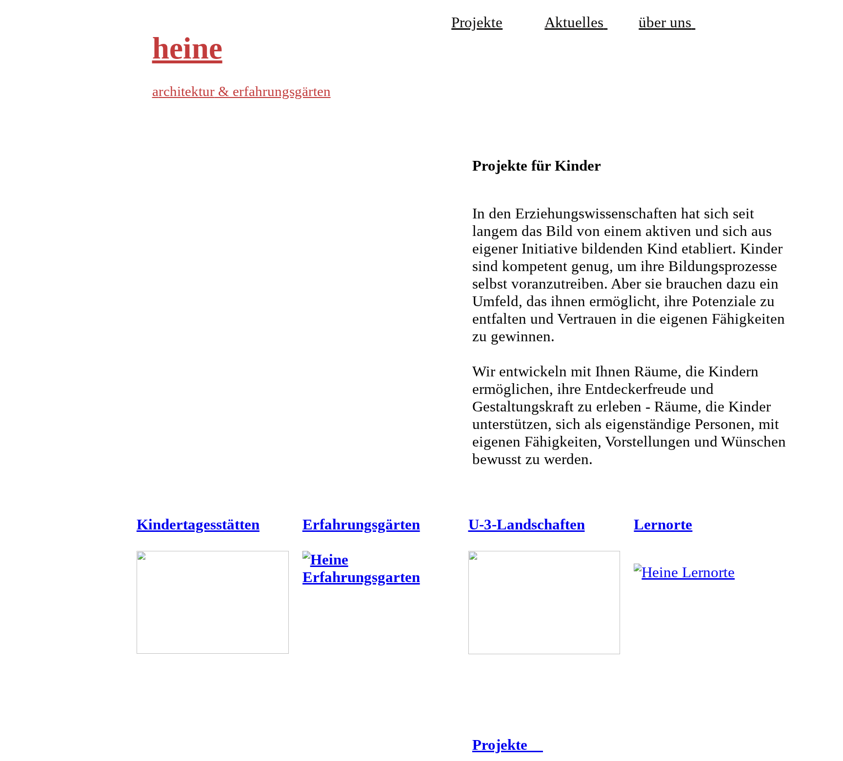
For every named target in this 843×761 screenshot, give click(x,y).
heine (187, 48)
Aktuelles (573, 22)
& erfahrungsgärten (273, 91)
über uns (665, 22)
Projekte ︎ (507, 744)
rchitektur (187, 91)
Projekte (476, 22)
